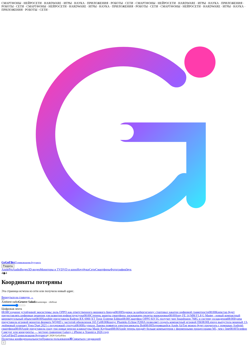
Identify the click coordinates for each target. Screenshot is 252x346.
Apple (5, 269)
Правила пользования (55, 338)
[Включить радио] (2, 299)
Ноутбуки (83, 269)
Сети (92, 269)
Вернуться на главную (17, 297)
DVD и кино (69, 269)
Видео (24, 269)
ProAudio (14, 269)
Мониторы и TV (50, 269)
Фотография (118, 269)
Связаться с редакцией (86, 338)
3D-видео (34, 269)
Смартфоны (102, 269)
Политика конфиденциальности (21, 338)
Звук (129, 269)
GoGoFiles (24, 335)
